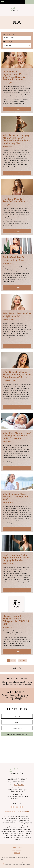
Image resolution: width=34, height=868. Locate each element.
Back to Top (17, 668)
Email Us (17, 722)
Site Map (17, 853)
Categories (8, 34)
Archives (7, 42)
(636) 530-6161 (19, 785)
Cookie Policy (17, 850)
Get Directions (17, 728)
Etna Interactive (27, 864)
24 (20, 660)
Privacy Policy (17, 847)
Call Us (17, 716)
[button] (2, 2)
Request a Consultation (17, 734)
